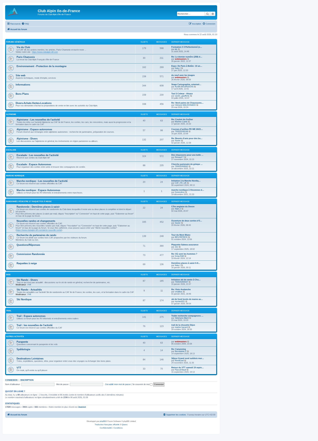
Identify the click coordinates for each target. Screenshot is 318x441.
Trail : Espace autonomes (31, 316)
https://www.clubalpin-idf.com (45, 52)
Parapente (22, 341)
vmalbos (178, 291)
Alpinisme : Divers (27, 138)
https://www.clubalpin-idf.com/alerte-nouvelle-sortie (38, 230)
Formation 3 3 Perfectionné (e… (186, 47)
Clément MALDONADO (185, 105)
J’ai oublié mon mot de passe (118, 384)
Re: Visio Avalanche (181, 289)
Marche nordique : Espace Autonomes (38, 190)
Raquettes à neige (27, 263)
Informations (23, 84)
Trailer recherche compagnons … (187, 316)
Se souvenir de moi (141, 384)
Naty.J (178, 68)
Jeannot (82, 407)
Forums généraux (15, 42)
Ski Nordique (24, 299)
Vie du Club (23, 47)
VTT (19, 367)
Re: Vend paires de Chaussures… (187, 103)
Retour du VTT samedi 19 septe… (187, 367)
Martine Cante (181, 121)
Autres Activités (15, 336)
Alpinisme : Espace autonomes (34, 129)
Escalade (11, 150)
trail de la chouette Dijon (183, 325)
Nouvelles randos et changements (36, 221)
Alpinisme (11, 114)
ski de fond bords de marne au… (187, 299)
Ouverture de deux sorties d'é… (186, 221)
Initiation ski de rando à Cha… (186, 280)
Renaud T (179, 157)
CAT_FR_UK (180, 183)
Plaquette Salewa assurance (184, 245)
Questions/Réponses (28, 245)
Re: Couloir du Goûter (182, 119)
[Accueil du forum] (22, 12)
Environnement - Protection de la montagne (41, 66)
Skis (8, 275)
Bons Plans (22, 93)
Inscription (26, 380)
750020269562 (181, 166)
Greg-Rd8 (179, 256)
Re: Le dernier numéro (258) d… (186, 57)
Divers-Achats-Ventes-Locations (34, 103)
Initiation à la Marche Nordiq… (186, 181)
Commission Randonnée (31, 254)
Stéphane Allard (182, 318)
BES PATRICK (181, 237)
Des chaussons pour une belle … (187, 155)
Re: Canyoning (178, 349)
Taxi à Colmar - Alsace (182, 93)
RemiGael (179, 360)
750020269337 (181, 282)
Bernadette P (180, 351)
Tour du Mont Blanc (180, 235)
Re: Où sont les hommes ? (184, 254)
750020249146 (181, 131)
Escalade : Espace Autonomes (34, 164)
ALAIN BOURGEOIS (184, 86)
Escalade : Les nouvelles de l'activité (38, 155)
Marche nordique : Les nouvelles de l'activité (42, 181)
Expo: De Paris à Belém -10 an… (186, 66)
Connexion (11, 380)
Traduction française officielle (107, 425)
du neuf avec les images (183, 75)
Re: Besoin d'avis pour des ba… (186, 138)
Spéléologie (23, 349)
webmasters (181, 59)
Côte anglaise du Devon (183, 206)
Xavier (178, 140)
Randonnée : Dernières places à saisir (38, 206)
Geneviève (180, 192)
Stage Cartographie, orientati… (186, 84)
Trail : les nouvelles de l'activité (34, 325)
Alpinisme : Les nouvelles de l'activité (38, 119)
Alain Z (178, 209)
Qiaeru (125, 425)
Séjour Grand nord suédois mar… (187, 358)
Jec (176, 247)
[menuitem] (25, 24)
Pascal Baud (180, 370)
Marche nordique (15, 176)
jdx (176, 49)
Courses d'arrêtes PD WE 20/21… (187, 129)
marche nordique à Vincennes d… (187, 190)
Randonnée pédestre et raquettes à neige (29, 201)
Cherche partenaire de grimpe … (187, 164)
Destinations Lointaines (30, 358)
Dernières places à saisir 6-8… (185, 263)
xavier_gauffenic (182, 96)
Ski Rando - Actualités (29, 289)
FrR (29, 285)
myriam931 (180, 301)
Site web (20, 75)
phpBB (103, 421)
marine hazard (181, 327)
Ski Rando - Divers (27, 280)
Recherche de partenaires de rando (36, 235)
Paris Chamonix (26, 57)
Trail (8, 311)
